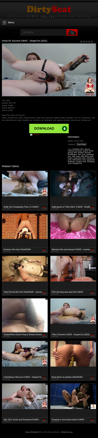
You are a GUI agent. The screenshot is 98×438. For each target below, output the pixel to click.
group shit (72, 153)
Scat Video (81, 144)
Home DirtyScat (32, 432)
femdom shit (78, 149)
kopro (70, 158)
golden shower (84, 153)
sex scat (81, 154)
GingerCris (77, 163)
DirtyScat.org (66, 432)
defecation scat (79, 160)
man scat (76, 156)
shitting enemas (75, 151)
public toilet (88, 151)
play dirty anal (87, 156)
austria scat (81, 161)
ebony (87, 149)
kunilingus (72, 154)
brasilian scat (80, 158)
